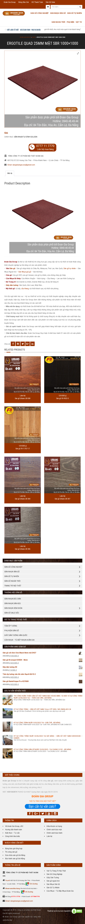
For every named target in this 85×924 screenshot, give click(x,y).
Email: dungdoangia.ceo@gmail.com (21, 165)
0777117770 (15, 896)
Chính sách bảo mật (54, 830)
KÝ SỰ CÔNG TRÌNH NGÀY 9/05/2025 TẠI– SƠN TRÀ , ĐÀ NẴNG (37, 723)
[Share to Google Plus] (27, 344)
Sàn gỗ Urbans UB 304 (22, 499)
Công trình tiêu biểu (12, 836)
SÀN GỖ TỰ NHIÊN (11, 576)
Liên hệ (49, 836)
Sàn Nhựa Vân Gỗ (53, 884)
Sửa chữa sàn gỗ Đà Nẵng (15, 855)
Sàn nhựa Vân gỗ (58, 13)
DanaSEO (67, 911)
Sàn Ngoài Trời (58, 22)
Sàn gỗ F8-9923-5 (62, 398)
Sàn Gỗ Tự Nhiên (74, 13)
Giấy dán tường (12, 285)
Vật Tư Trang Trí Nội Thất (56, 871)
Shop (33, 37)
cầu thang (25, 288)
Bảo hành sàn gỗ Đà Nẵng (15, 859)
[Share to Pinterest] (18, 344)
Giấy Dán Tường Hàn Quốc (15, 635)
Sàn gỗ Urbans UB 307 (62, 499)
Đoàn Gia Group (10, 2)
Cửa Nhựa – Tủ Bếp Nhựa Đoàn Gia (19, 640)
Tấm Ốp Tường (10, 626)
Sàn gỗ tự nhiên (70, 268)
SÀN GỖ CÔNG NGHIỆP (13, 567)
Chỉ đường (33, 884)
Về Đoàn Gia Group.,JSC (14, 826)
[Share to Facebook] (13, 344)
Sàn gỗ (12, 268)
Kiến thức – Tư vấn (12, 833)
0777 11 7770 (45, 146)
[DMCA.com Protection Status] (76, 911)
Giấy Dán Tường (53, 877)
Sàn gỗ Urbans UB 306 (22, 549)
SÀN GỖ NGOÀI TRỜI (12, 581)
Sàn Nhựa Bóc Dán (12, 599)
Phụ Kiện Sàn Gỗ (11, 630)
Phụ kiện (70, 22)
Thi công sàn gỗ (11, 852)
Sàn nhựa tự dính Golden (25, 137)
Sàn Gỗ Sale (50, 2)
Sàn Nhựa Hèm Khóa (13, 608)
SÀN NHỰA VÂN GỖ (11, 572)
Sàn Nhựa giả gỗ (24, 272)
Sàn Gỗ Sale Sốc (11, 613)
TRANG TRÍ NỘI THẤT (12, 586)
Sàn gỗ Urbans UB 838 (22, 398)
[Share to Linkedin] (32, 344)
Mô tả (9, 173)
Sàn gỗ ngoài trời (53, 881)
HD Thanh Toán (37, 2)
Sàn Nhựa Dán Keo (12, 603)
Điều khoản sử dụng (54, 826)
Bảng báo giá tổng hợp (13, 848)
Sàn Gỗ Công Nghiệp (39, 13)
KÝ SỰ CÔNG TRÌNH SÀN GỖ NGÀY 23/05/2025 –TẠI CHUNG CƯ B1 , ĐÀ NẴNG (42, 749)
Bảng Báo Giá (23, 2)
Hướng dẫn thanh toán (13, 830)
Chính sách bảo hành (54, 833)
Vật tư (79, 22)
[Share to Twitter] (22, 344)
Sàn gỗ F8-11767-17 (22, 449)
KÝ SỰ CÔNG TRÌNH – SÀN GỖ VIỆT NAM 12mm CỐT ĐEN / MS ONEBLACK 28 (42, 709)
